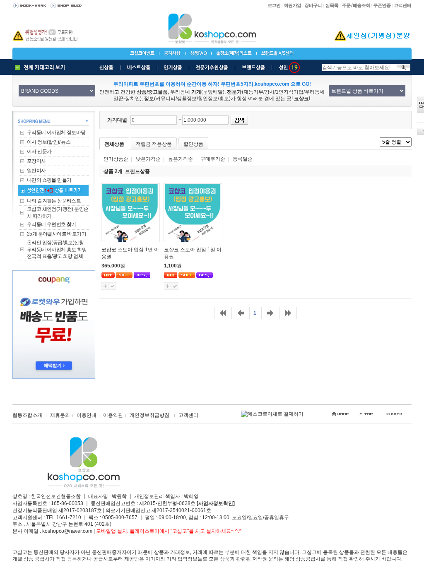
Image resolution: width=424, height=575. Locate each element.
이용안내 (86, 415)
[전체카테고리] (41, 67)
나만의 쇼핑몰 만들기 (49, 180)
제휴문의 (60, 415)
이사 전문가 (39, 151)
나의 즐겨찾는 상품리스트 (54, 201)
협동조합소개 (27, 415)
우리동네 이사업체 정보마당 (56, 132)
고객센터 (188, 415)
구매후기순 (212, 159)
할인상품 (193, 144)
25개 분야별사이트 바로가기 (56, 234)
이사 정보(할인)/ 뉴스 (48, 142)
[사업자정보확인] (216, 503)
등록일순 (243, 159)
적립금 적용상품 (154, 144)
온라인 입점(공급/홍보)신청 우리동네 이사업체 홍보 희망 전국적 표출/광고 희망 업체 (57, 250)
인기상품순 (116, 159)
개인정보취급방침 (149, 415)
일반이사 (36, 170)
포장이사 (36, 161)
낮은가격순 (148, 159)
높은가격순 (180, 159)
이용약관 (113, 415)
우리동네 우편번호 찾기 (51, 224)
